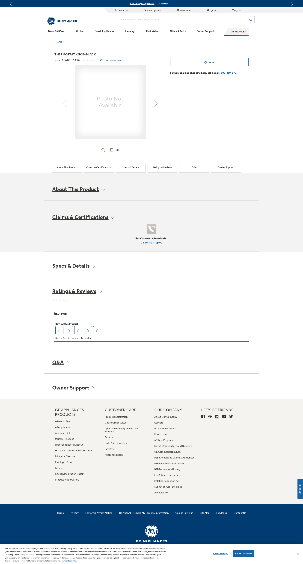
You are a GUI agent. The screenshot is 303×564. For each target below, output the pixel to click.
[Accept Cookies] (297, 553)
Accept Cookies (243, 553)
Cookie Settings (220, 553)
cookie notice (71, 561)
